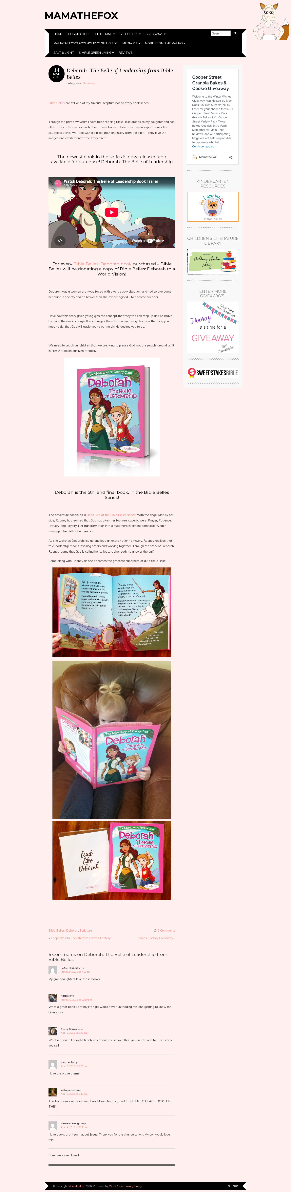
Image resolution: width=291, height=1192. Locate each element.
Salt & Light (63, 53)
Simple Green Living (95, 53)
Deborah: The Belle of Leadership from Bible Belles (120, 73)
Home (58, 34)
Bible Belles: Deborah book (102, 263)
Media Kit (130, 43)
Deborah (72, 930)
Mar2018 (57, 75)
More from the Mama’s (164, 43)
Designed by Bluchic (233, 1186)
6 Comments (166, 930)
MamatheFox (81, 15)
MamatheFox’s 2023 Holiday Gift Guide (85, 43)
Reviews (126, 53)
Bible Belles (56, 103)
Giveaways (154, 34)
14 (56, 70)
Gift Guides (129, 34)
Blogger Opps (78, 34)
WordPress (116, 1186)
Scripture (86, 930)
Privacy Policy (133, 1186)
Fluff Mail (103, 34)
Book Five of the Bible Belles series (111, 515)
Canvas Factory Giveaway (155, 938)
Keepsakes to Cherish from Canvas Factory (81, 938)
